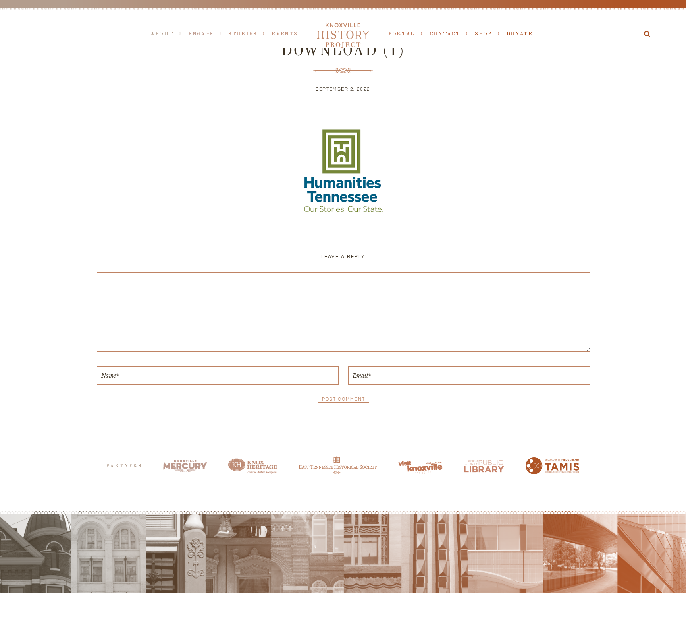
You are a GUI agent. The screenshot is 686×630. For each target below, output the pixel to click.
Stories (242, 34)
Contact (445, 34)
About (161, 34)
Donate (520, 34)
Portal (401, 34)
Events (285, 34)
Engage (201, 34)
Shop (483, 34)
